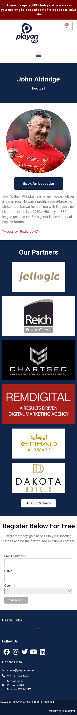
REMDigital (68, 710)
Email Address (15, 556)
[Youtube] (33, 651)
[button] (38, 54)
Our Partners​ (38, 252)
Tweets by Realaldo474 (21, 231)
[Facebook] (6, 651)
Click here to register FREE (20, 5)
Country (9, 585)
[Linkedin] (42, 651)
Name (8, 570)
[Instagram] (15, 651)
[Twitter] (24, 651)
